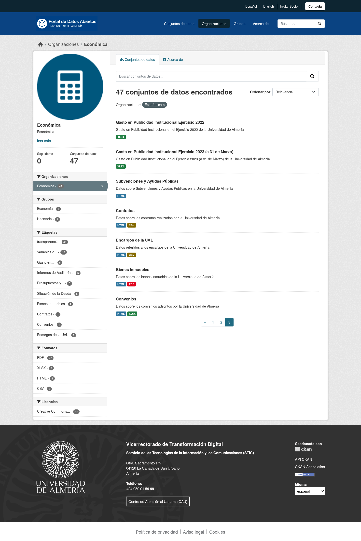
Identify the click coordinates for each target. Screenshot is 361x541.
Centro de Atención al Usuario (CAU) (157, 501)
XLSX (120, 137)
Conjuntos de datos (179, 23)
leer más (44, 140)
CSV (131, 225)
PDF (131, 284)
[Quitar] (164, 105)
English (268, 6)
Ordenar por (260, 91)
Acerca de (261, 23)
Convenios (126, 299)
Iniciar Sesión (289, 6)
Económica (96, 44)
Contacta (315, 6)
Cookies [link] (217, 531)
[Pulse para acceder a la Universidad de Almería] (60, 466)
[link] (315, 6)
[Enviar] (319, 23)
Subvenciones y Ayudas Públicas (147, 181)
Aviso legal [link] (193, 531)
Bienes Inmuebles (132, 269)
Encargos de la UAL (134, 240)
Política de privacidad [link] (157, 531)
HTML (121, 196)
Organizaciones (214, 23)
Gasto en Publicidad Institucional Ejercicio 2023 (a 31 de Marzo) (174, 151)
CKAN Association (310, 466)
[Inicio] (40, 44)
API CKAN (303, 459)
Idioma (300, 484)
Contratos (125, 210)
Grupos (239, 23)
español (251, 6)
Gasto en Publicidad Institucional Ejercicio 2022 (160, 122)
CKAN (303, 449)
